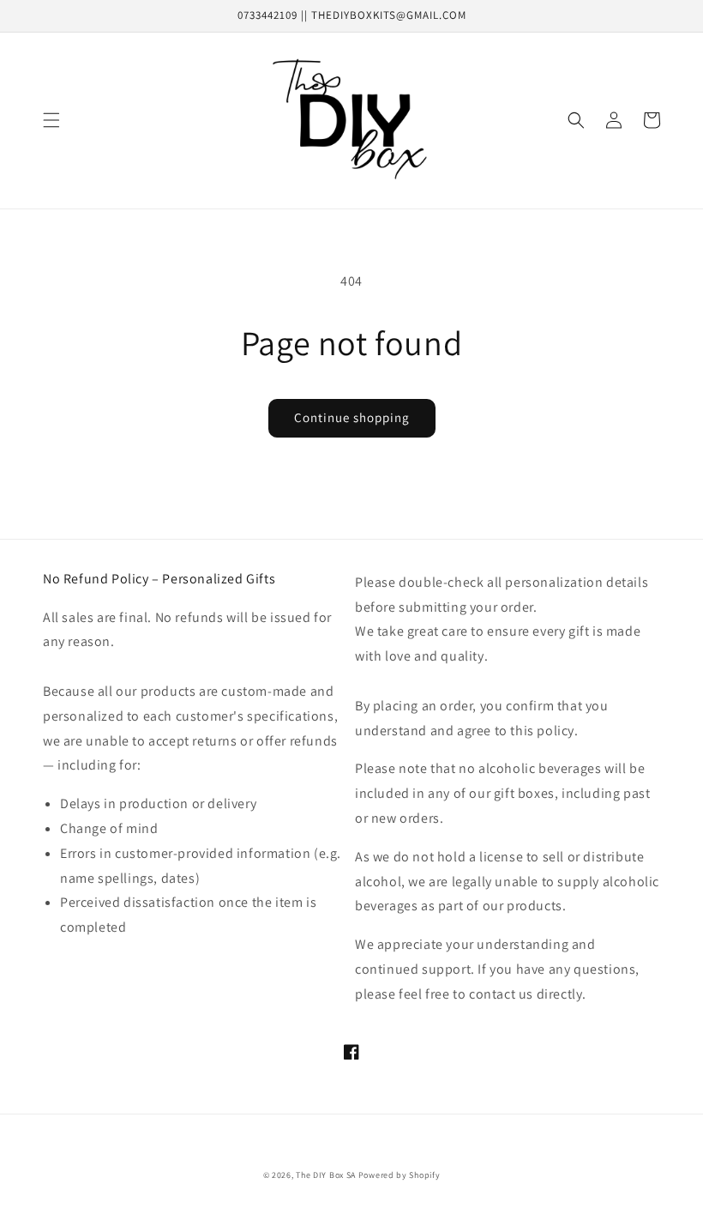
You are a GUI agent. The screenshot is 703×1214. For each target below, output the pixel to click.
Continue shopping (352, 417)
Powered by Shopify (399, 1175)
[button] (51, 120)
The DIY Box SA (326, 1175)
